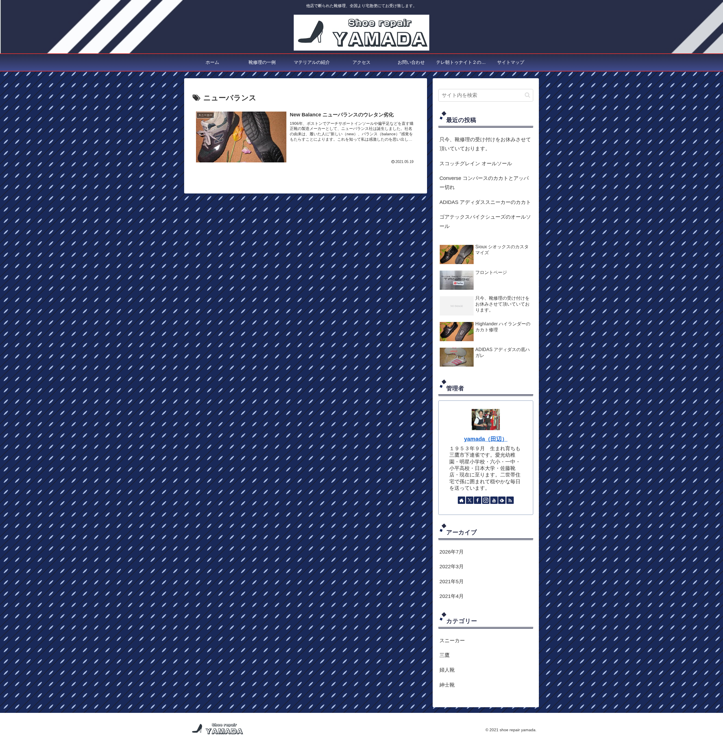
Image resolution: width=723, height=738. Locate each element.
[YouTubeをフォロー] (494, 500)
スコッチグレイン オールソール (475, 163)
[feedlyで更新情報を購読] (502, 500)
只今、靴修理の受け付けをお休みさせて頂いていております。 (485, 144)
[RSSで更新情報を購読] (510, 500)
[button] (527, 95)
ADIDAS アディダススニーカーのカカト (485, 202)
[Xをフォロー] (469, 500)
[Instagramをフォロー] (485, 500)
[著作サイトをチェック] (461, 500)
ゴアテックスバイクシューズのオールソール (485, 221)
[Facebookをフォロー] (477, 500)
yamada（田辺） (486, 439)
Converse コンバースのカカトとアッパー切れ (484, 182)
